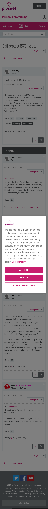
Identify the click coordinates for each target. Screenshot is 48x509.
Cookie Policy (19, 262)
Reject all (24, 278)
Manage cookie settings (24, 286)
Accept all (24, 270)
